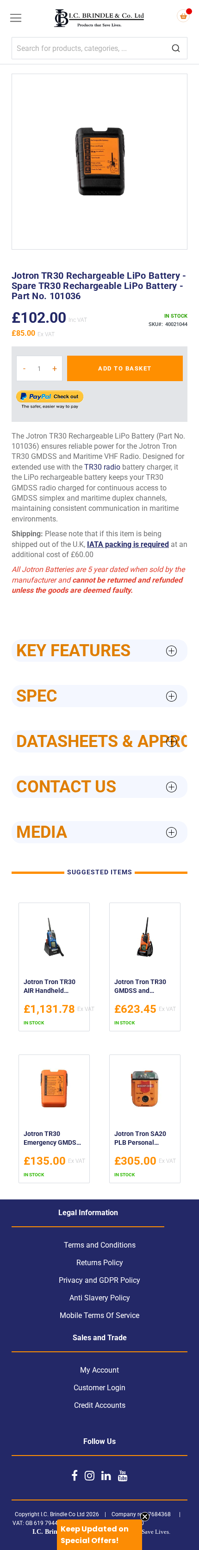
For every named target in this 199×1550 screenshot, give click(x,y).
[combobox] (99, 48)
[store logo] (99, 19)
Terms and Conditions (100, 1245)
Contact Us (66, 787)
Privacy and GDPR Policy (99, 1280)
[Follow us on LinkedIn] (106, 1475)
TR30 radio (102, 467)
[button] (99, 1534)
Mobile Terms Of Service (99, 1315)
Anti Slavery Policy (99, 1297)
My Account (99, 1370)
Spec (36, 696)
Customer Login (99, 1387)
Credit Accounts (99, 1405)
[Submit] (175, 48)
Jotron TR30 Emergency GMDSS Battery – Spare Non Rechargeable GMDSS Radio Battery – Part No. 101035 (53, 1139)
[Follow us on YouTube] (123, 1475)
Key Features (73, 650)
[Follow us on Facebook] (74, 1475)
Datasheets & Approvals (101, 741)
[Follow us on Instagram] (89, 1475)
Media (41, 832)
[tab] (99, 651)
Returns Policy (99, 1262)
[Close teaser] (144, 1516)
